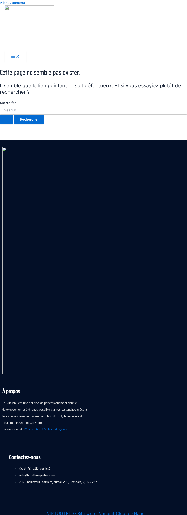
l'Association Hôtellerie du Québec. (47, 429)
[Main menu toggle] (15, 57)
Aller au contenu (12, 3)
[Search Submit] (6, 119)
